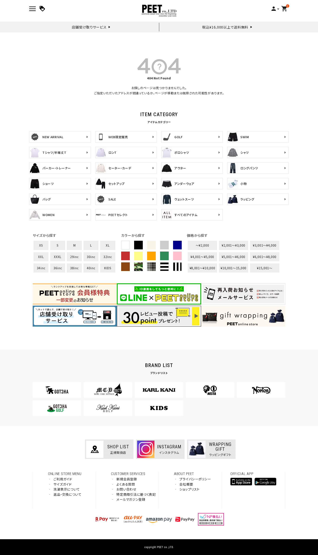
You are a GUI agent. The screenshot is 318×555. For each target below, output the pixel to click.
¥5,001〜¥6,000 (233, 257)
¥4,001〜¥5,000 (202, 257)
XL (107, 245)
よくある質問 (125, 484)
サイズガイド (62, 484)
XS (41, 245)
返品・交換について (67, 494)
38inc (74, 268)
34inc (41, 268)
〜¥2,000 (202, 245)
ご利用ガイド (62, 479)
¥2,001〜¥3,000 (233, 245)
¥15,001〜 (264, 268)
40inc (91, 268)
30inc (91, 257)
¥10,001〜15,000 (233, 268)
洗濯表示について (66, 489)
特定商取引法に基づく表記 (136, 494)
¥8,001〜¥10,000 (202, 268)
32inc (107, 257)
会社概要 (186, 484)
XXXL (57, 257)
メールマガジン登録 (130, 499)
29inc (74, 257)
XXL (41, 257)
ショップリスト (189, 489)
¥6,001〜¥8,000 (264, 257)
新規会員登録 (126, 479)
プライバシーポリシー (195, 479)
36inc (57, 268)
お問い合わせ (126, 489)
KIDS (107, 268)
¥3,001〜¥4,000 (264, 245)
